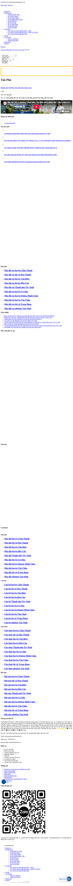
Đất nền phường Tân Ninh (16, 714)
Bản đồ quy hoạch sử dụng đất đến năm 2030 (17, 769)
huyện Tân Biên (12, 27)
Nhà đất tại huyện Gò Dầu (16, 291)
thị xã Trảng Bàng (13, 24)
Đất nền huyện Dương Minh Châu (19, 702)
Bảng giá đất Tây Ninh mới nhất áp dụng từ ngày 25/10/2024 (21, 324)
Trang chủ (7, 11)
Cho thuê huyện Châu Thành (17, 630)
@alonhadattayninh (9, 123)
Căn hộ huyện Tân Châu (15, 614)
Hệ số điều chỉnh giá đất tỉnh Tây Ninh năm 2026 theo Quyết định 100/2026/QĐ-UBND (30, 155)
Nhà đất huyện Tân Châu (15, 568)
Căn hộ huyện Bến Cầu (14, 597)
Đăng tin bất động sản (10, 775)
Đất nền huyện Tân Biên (15, 685)
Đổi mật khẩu (8, 777)
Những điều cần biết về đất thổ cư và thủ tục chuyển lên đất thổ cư (23, 319)
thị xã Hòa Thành (13, 16)
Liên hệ (6, 44)
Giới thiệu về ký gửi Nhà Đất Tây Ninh (15, 779)
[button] (36, 520)
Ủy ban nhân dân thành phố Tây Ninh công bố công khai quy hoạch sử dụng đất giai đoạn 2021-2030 (33, 325)
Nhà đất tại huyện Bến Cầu (16, 283)
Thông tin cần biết (13, 40)
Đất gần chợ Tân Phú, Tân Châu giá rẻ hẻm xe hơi (16, 88)
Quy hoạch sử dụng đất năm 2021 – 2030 (19, 31)
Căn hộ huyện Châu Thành (16, 584)
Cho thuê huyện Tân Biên (16, 639)
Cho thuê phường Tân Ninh (16, 668)
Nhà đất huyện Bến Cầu (15, 551)
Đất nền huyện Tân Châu (15, 706)
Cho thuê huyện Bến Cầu (15, 643)
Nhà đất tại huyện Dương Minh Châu (21, 296)
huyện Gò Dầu (12, 22)
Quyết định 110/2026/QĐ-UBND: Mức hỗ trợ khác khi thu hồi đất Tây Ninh (27, 133)
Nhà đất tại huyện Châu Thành (18, 270)
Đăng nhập (4, 5)
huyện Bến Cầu (12, 21)
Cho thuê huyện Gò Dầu (15, 651)
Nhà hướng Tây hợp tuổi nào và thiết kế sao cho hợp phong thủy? (22, 327)
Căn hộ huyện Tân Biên (15, 593)
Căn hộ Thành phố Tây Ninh (17, 601)
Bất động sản (8, 13)
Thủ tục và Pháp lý (13, 39)
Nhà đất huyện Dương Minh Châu (19, 564)
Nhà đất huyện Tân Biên (15, 547)
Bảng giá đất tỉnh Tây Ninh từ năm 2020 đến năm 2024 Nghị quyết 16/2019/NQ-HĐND (29, 316)
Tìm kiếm (4, 62)
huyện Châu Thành (13, 18)
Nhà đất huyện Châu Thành (16, 539)
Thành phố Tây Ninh (14, 14)
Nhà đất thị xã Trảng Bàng (16, 572)
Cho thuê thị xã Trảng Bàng (17, 664)
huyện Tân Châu (12, 26)
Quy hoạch (7, 29)
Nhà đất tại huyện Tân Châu (17, 300)
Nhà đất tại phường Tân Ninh (17, 308)
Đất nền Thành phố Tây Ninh (17, 693)
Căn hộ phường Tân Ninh (15, 622)
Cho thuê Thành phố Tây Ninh (18, 647)
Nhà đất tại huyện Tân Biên (16, 279)
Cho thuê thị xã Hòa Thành (16, 635)
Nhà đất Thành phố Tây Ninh (17, 555)
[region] (36, 214)
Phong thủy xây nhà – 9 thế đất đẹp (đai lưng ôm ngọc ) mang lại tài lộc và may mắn (28, 317)
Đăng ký (10, 5)
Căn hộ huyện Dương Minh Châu (19, 610)
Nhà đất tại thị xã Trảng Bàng (17, 304)
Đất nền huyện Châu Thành (16, 676)
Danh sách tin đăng (9, 771)
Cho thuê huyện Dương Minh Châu (20, 656)
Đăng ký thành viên (9, 772)
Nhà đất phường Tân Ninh (16, 576)
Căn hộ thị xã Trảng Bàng (16, 618)
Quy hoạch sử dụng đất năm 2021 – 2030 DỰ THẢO (23, 32)
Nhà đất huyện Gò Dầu (14, 560)
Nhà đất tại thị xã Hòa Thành (17, 274)
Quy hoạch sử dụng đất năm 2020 (17, 34)
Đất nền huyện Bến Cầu (15, 689)
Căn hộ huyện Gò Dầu (14, 606)
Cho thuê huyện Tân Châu (16, 660)
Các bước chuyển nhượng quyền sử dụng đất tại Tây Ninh (20, 320)
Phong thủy (7, 42)
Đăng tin (3, 47)
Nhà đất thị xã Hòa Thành (16, 543)
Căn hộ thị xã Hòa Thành (15, 589)
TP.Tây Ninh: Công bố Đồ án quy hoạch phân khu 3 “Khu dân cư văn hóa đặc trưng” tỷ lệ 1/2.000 (32, 322)
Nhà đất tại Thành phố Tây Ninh (19, 287)
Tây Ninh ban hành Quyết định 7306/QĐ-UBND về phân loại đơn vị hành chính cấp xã (30, 148)
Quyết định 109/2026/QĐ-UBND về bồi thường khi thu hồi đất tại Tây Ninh (27, 162)
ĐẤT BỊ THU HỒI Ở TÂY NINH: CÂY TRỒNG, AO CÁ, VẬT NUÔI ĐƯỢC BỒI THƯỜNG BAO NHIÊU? (37, 140)
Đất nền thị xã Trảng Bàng (16, 710)
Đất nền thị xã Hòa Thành (16, 680)
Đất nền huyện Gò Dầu (14, 697)
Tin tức (6, 35)
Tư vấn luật (7, 37)
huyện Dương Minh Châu (15, 19)
